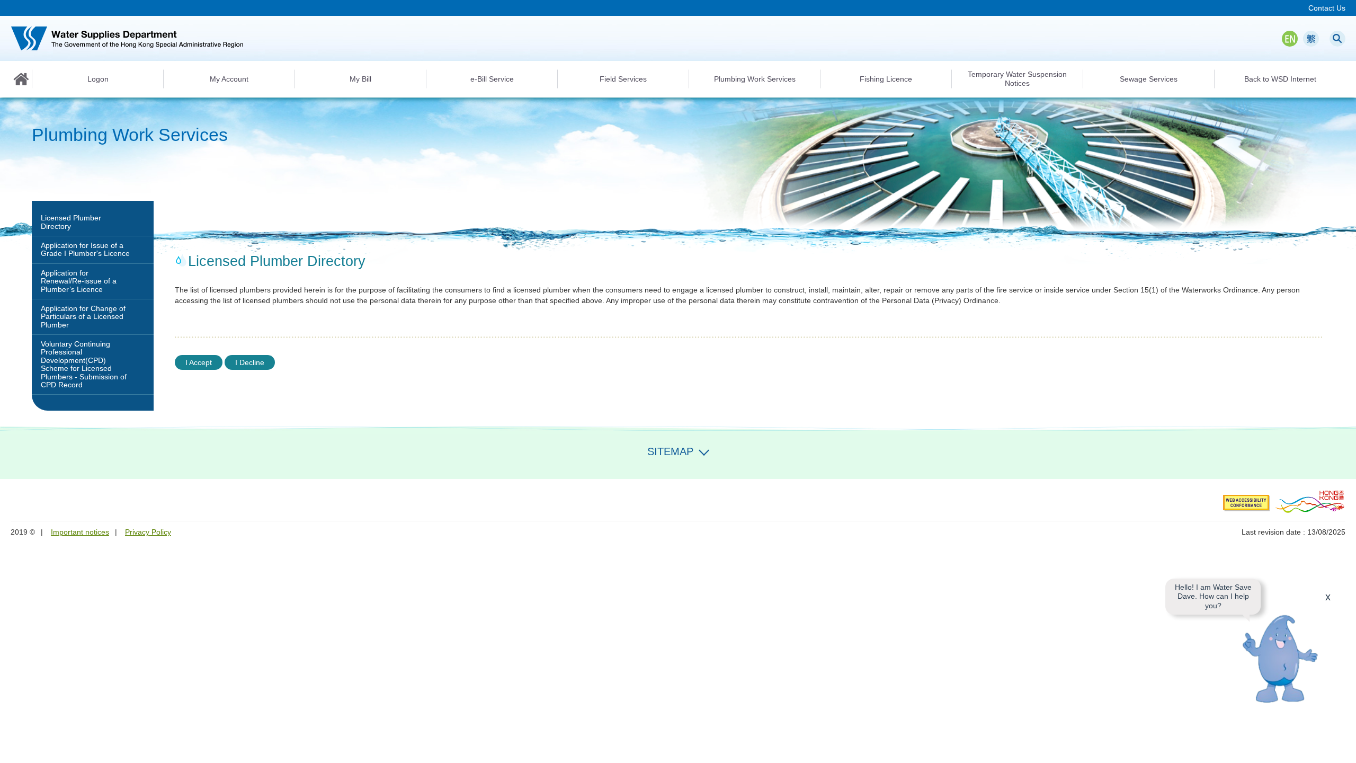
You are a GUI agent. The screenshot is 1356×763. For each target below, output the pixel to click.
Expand (704, 450)
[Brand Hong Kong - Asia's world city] (1310, 501)
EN (1290, 39)
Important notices (80, 532)
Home (21, 79)
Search (1337, 39)
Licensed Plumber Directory (71, 222)
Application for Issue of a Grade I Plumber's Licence (85, 249)
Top (1341, 748)
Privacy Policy (148, 532)
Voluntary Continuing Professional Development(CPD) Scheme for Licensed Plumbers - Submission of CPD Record (84, 364)
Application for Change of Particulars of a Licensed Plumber (83, 316)
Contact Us (1326, 8)
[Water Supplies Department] (127, 38)
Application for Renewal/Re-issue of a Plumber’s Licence (79, 281)
